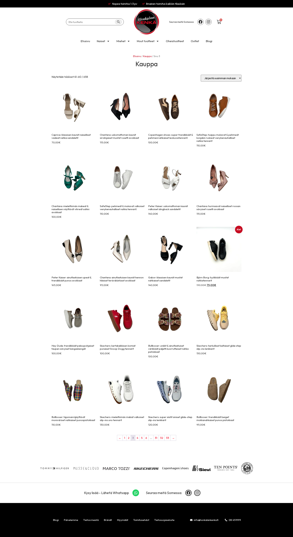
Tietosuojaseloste (164, 520)
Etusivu (85, 41)
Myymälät (122, 520)
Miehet (120, 41)
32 (161, 438)
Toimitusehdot (141, 520)
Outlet (195, 41)
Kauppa (147, 56)
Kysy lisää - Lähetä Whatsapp (106, 493)
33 (167, 438)
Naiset (101, 41)
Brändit (108, 520)
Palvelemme (71, 520)
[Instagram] (208, 22)
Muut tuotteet (145, 41)
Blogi (209, 41)
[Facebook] (200, 22)
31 (156, 438)
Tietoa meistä (91, 520)
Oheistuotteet (175, 41)
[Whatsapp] (135, 492)
